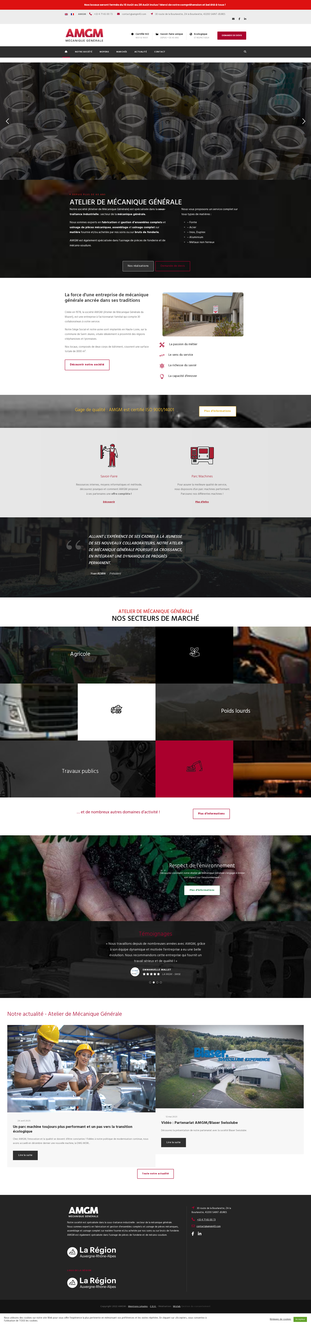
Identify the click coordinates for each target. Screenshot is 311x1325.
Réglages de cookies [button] (280, 1319)
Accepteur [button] (300, 1319)
